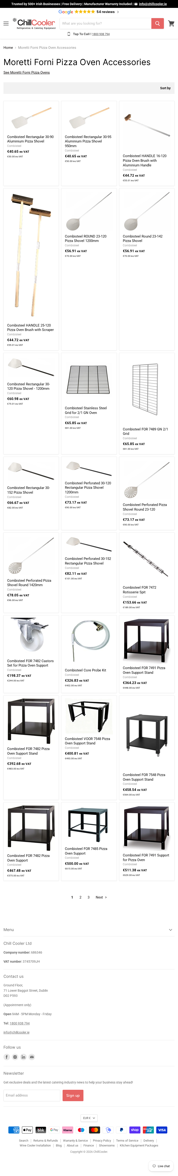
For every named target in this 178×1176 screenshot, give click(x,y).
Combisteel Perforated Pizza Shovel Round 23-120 (145, 507)
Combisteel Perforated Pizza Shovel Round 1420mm (29, 582)
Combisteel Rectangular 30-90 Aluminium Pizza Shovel (30, 139)
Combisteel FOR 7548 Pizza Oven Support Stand (144, 777)
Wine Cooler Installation (35, 1145)
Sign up (73, 1095)
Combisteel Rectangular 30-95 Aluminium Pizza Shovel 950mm (88, 141)
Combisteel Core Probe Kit (85, 670)
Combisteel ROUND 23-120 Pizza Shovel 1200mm (85, 238)
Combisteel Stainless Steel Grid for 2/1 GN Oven (86, 410)
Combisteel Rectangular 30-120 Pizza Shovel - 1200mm (28, 386)
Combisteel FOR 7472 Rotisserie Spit (139, 589)
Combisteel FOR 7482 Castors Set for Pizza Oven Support (30, 663)
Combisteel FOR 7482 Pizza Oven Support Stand (28, 751)
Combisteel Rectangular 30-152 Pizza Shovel (28, 490)
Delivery (148, 1140)
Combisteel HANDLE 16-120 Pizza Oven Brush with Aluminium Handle (144, 160)
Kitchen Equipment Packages (139, 1145)
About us (72, 1145)
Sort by (165, 88)
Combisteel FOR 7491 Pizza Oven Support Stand (144, 670)
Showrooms (107, 1145)
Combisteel (14, 146)
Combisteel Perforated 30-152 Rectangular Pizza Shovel (88, 561)
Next (100, 897)
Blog (59, 1145)
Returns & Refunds (45, 1140)
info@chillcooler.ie (153, 4)
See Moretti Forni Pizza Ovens (26, 72)
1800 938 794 (101, 34)
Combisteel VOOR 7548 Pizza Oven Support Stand (87, 741)
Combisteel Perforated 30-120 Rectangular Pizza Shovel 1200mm (88, 487)
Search (23, 1140)
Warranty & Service (75, 1140)
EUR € (87, 1118)
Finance (88, 1145)
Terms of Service (127, 1140)
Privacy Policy (102, 1140)
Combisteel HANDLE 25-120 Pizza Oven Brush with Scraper (30, 327)
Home (8, 48)
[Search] (157, 23)
